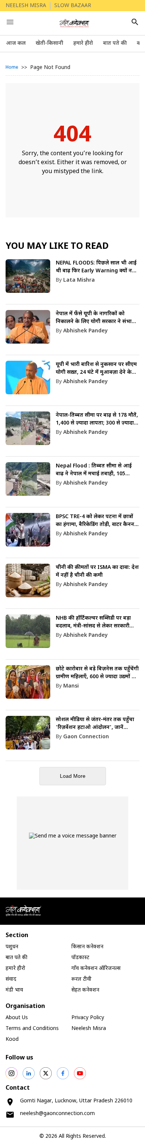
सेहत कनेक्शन (85, 990)
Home (12, 68)
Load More (73, 776)
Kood (12, 1039)
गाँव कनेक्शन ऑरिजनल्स (95, 968)
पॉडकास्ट (80, 957)
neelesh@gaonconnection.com (57, 1113)
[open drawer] (10, 22)
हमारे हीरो (83, 43)
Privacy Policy (87, 1017)
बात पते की (115, 43)
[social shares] (11, 1073)
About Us (17, 1017)
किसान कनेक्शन (87, 947)
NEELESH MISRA (26, 5)
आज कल (16, 43)
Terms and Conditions (32, 1028)
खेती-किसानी (49, 43)
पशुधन (12, 947)
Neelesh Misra (88, 1028)
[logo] (74, 23)
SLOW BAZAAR (72, 5)
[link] (72, 281)
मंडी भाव (14, 990)
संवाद (11, 979)
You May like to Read (57, 247)
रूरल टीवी (81, 979)
